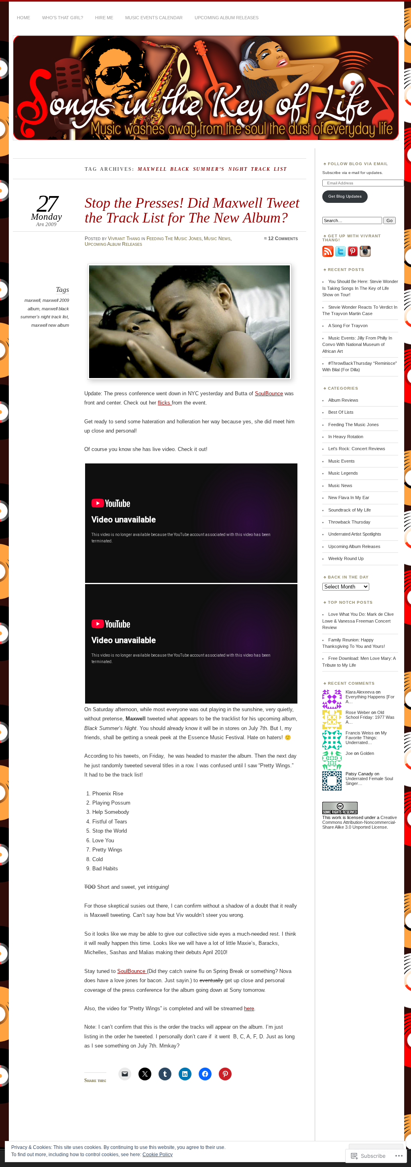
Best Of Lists (341, 412)
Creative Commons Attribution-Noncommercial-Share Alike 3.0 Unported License (359, 822)
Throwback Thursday (349, 522)
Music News (217, 238)
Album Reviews (343, 400)
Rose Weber (358, 712)
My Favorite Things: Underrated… (366, 737)
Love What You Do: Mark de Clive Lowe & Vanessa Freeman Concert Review (358, 621)
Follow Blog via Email (358, 164)
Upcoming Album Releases (226, 17)
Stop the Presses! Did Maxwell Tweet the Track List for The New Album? (192, 209)
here (249, 1008)
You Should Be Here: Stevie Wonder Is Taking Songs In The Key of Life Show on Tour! (360, 288)
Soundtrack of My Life (349, 510)
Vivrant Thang (124, 238)
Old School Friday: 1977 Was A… (370, 717)
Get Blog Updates (345, 196)
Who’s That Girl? (62, 17)
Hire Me (104, 17)
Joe (349, 753)
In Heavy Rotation (345, 436)
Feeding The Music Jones (173, 238)
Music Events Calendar (154, 17)
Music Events (341, 461)
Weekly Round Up (346, 558)
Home (23, 17)
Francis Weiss (360, 732)
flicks (165, 403)
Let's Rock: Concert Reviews (356, 448)
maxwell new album (50, 325)
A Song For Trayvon (348, 325)
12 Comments (283, 238)
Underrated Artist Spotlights (354, 534)
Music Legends (343, 473)
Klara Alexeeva (360, 692)
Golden (367, 753)
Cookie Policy (157, 1154)
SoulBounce (269, 393)
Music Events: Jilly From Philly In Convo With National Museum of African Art (357, 345)
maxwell (32, 300)
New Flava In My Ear (348, 497)
